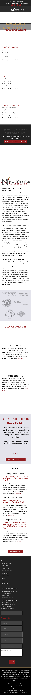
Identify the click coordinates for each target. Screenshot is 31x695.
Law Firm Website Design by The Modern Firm (15, 692)
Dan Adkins (15, 346)
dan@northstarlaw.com (12, 3)
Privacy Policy (21, 690)
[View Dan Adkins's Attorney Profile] (15, 336)
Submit (12, 662)
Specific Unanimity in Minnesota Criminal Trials (13, 501)
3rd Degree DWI (6, 82)
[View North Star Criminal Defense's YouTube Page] (17, 5)
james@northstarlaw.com (16, 1)
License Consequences (8, 86)
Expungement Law (10, 105)
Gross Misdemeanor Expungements (11, 113)
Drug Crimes (5, 49)
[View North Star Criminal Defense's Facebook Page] (12, 5)
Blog (2, 581)
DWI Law (6, 76)
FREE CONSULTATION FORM (13, 141)
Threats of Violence (7, 53)
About (3, 578)
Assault (4, 55)
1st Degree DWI (6, 78)
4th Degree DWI (6, 84)
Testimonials (5, 573)
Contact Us (4, 583)
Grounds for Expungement (9, 107)
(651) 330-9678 (24, 3)
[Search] (20, 5)
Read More (21, 358)
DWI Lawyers (4, 566)
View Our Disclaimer (11, 690)
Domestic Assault (6, 51)
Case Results (5, 568)
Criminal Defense (10, 47)
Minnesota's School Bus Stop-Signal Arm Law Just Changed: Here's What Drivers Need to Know (15, 525)
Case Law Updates (15, 520)
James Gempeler (15, 376)
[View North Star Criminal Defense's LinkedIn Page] (15, 5)
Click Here (17, 60)
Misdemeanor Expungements (10, 111)
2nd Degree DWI (6, 80)
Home (2, 561)
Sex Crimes (5, 56)
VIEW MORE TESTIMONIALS (14, 459)
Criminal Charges (17, 498)
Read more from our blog (15, 551)
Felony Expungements (8, 115)
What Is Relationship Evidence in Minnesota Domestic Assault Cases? (15, 478)
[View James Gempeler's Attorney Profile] (15, 367)
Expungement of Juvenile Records (11, 109)
